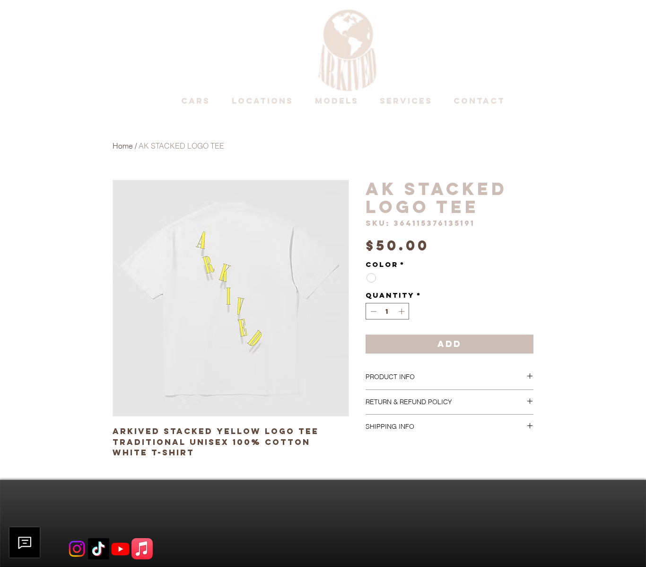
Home (123, 146)
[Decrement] (372, 311)
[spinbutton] (387, 311)
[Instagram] (76, 548)
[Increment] (402, 311)
